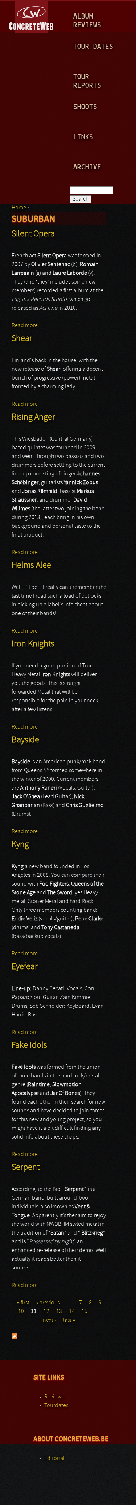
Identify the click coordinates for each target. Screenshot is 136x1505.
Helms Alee (31, 565)
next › (49, 1320)
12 (46, 1312)
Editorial (54, 1458)
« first (23, 1303)
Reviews (53, 1397)
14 (72, 1312)
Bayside (25, 740)
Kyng (20, 844)
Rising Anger (33, 417)
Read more (25, 326)
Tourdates (56, 1406)
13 (59, 1312)
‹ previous (48, 1303)
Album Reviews (87, 21)
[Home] (31, 16)
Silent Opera (33, 234)
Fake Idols (29, 1045)
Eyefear (25, 967)
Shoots (85, 107)
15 (84, 1312)
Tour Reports (87, 81)
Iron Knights (33, 644)
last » (69, 1320)
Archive (87, 167)
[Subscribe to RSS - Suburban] (14, 1338)
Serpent (26, 1167)
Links (83, 137)
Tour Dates (93, 47)
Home (19, 208)
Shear (22, 338)
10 (21, 1312)
